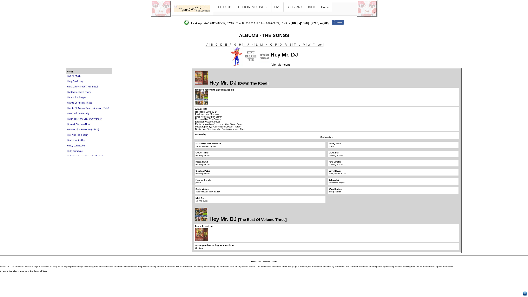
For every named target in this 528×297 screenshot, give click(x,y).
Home (325, 7)
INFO (311, 7)
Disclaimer (266, 261)
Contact (274, 261)
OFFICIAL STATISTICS (253, 7)
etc (320, 44)
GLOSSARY (294, 7)
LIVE (277, 7)
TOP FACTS (224, 7)
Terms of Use (256, 261)
